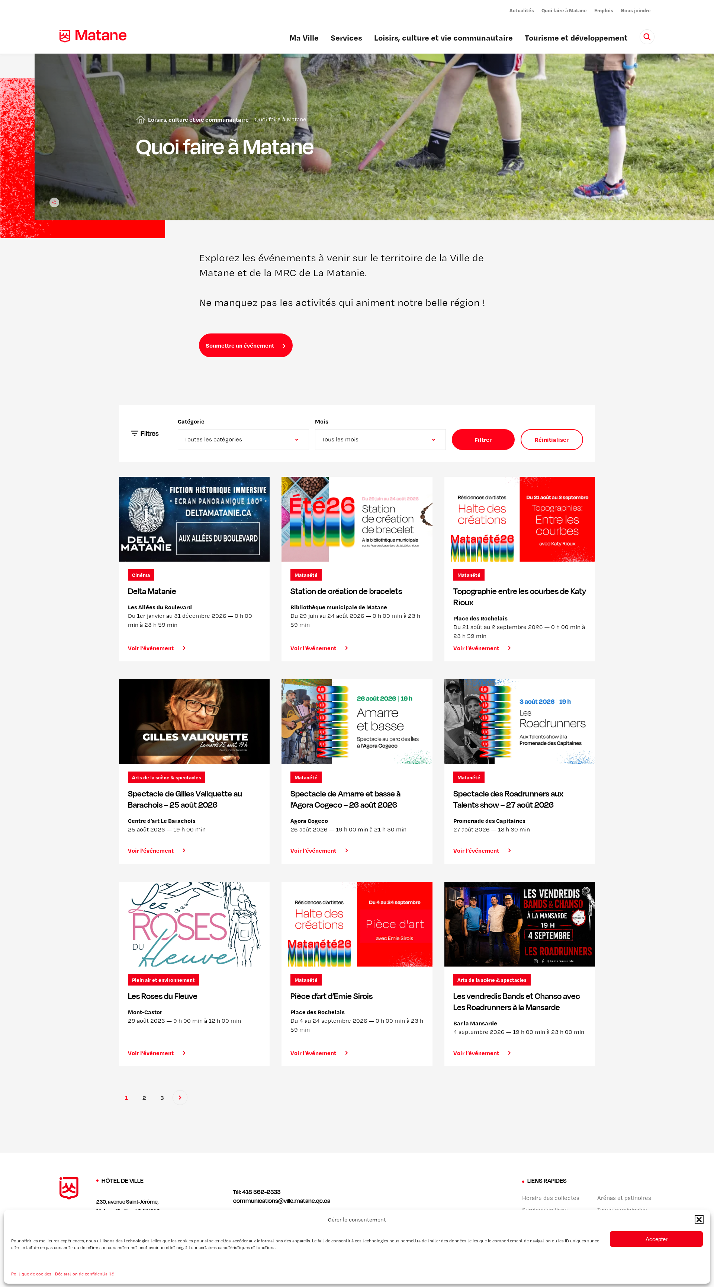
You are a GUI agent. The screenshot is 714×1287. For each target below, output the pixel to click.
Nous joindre (636, 10)
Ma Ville (304, 38)
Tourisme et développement (576, 38)
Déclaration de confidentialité (84, 1273)
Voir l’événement (151, 648)
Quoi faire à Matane (564, 10)
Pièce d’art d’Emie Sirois (331, 996)
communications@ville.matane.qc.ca (281, 1200)
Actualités (521, 10)
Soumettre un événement (240, 345)
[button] (699, 1219)
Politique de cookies (31, 1273)
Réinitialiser (552, 439)
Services (346, 38)
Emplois (603, 10)
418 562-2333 (261, 1191)
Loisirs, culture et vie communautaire (443, 38)
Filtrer (483, 439)
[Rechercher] (647, 36)
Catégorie (191, 421)
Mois (321, 421)
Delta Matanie (152, 591)
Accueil (139, 119)
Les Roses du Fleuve (162, 996)
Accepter (657, 1239)
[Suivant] (180, 1097)
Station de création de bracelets (346, 591)
